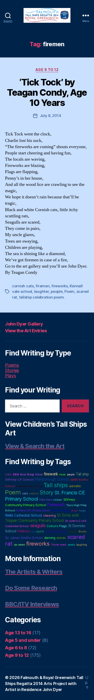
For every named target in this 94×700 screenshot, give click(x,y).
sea (16, 474)
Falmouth (56, 504)
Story (46, 492)
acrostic (75, 486)
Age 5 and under (23, 640)
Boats (82, 531)
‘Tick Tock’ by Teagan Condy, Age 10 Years (47, 92)
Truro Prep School (55, 531)
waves (61, 538)
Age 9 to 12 (47, 69)
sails (8, 474)
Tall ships (56, 485)
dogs (74, 510)
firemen (42, 286)
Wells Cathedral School (23, 515)
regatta (40, 531)
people (56, 291)
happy (82, 510)
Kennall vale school (29, 486)
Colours (52, 526)
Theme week (58, 544)
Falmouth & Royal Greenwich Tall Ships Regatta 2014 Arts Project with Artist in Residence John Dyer (44, 683)
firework (51, 474)
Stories (12, 370)
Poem (69, 291)
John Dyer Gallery (24, 324)
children (57, 499)
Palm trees (45, 499)
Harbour (23, 531)
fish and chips (60, 510)
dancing (49, 538)
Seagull (72, 531)
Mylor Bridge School (31, 474)
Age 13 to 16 (18, 632)
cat (32, 531)
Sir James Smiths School (24, 538)
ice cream (19, 544)
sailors (33, 493)
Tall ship (82, 474)
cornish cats (23, 286)
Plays (10, 375)
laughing (81, 544)
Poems (12, 365)
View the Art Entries (26, 330)
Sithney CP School (19, 479)
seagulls (38, 525)
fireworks (59, 286)
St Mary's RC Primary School (33, 510)
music (62, 474)
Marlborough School (51, 479)
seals (71, 544)
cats (25, 493)
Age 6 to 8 (16, 647)
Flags (63, 526)
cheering (49, 515)
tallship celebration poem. (42, 297)
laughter (41, 291)
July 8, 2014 (50, 115)
